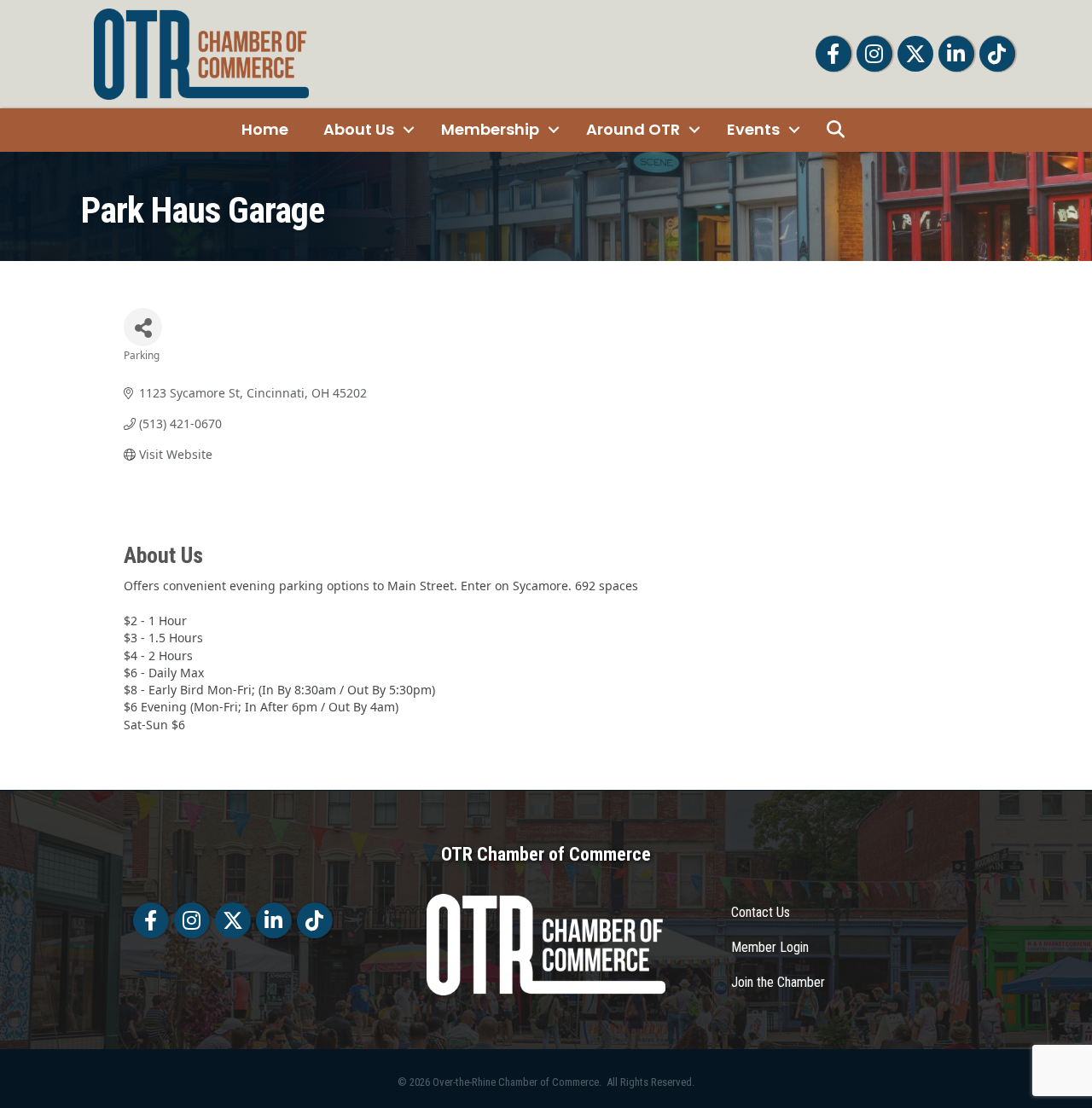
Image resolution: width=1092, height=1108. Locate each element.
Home (264, 129)
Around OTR (633, 129)
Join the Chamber (778, 982)
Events (753, 129)
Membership (490, 129)
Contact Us (760, 912)
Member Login (770, 947)
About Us (358, 129)
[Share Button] (143, 327)
